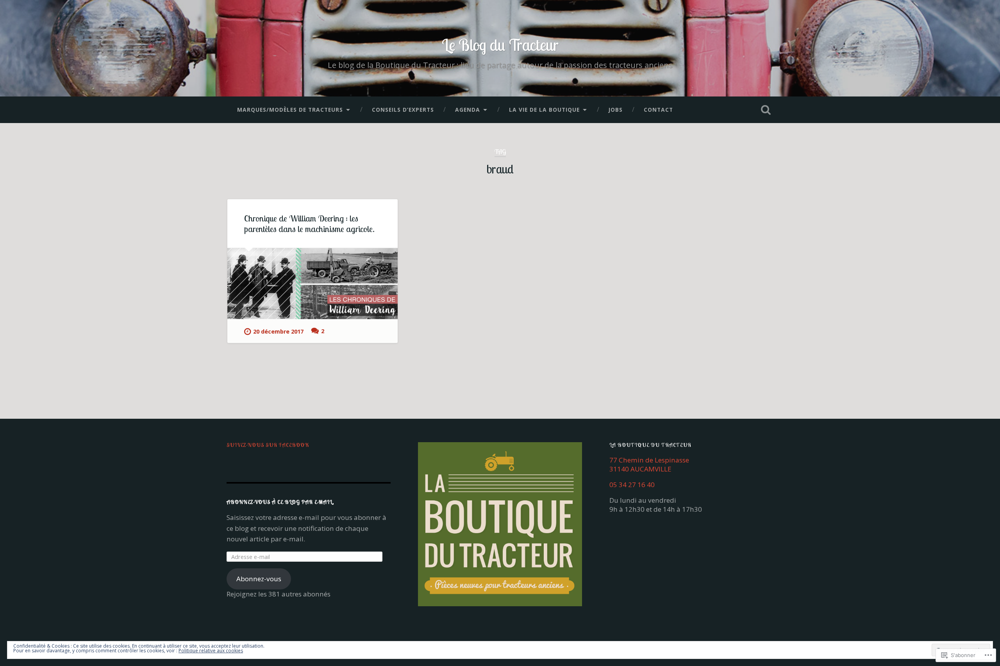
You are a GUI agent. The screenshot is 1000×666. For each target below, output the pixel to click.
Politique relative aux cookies (211, 650)
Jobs (616, 109)
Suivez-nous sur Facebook (268, 444)
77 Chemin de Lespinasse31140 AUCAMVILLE (649, 464)
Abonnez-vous (258, 578)
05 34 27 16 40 (632, 484)
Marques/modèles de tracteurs (290, 109)
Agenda (467, 109)
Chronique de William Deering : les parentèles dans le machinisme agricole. (309, 223)
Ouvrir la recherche (765, 109)
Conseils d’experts (403, 109)
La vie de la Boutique (544, 109)
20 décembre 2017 (278, 331)
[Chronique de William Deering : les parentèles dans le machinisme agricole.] (312, 283)
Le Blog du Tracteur (500, 45)
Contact (658, 109)
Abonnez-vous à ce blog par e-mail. (280, 501)
